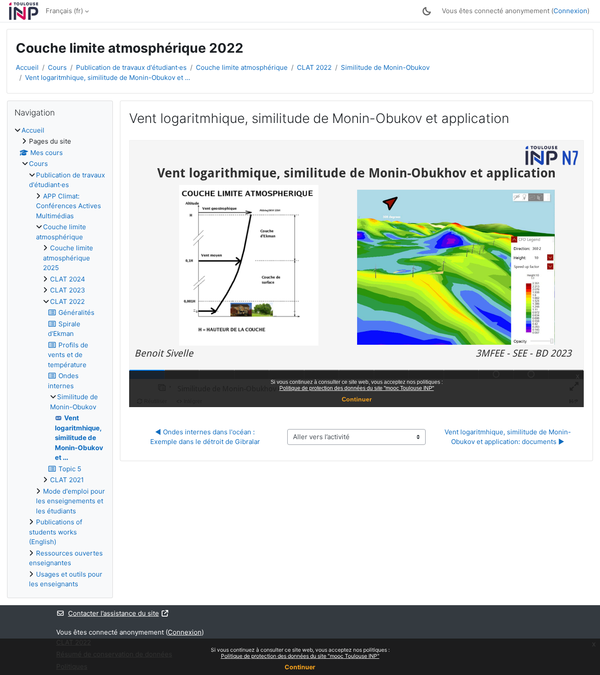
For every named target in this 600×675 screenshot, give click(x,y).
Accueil (27, 67)
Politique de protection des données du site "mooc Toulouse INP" (300, 656)
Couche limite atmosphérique (242, 67)
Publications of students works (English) (55, 532)
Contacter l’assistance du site (113, 613)
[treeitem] (59, 357)
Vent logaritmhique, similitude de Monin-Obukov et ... (107, 77)
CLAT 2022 (314, 67)
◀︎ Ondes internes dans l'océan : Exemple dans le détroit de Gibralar (205, 437)
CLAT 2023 (67, 290)
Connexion (570, 11)
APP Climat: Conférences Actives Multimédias (68, 206)
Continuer (300, 667)
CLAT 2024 (67, 279)
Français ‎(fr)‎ (64, 11)
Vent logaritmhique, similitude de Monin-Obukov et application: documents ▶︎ (508, 437)
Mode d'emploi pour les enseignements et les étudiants (70, 501)
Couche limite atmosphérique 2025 (68, 258)
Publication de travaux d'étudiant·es (131, 67)
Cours (57, 67)
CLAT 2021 (67, 480)
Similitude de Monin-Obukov (385, 67)
